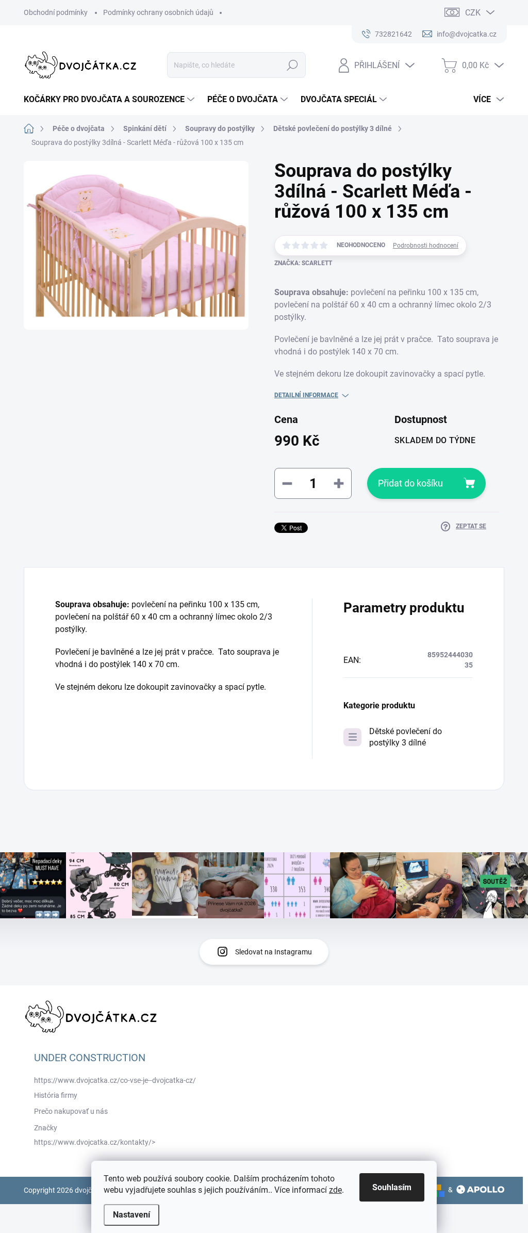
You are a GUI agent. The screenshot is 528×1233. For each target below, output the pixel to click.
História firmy (55, 1095)
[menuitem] (110, 99)
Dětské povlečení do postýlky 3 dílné (405, 737)
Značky (45, 1128)
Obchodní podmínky (56, 12)
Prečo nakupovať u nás (71, 1111)
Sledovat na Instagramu (273, 952)
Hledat (292, 65)
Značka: (303, 263)
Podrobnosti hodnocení (425, 245)
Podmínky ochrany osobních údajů (158, 12)
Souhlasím (391, 1187)
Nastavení (131, 1215)
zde (335, 1190)
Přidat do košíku (410, 483)
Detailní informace (306, 395)
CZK (473, 13)
